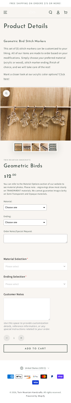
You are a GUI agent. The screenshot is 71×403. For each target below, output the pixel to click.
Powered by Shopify (35, 396)
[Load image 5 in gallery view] (53, 147)
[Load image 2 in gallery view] (27, 147)
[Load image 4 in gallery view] (44, 147)
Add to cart (35, 349)
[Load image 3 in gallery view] (35, 147)
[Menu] (5, 12)
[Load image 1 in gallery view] (18, 147)
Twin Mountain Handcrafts (30, 392)
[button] (50, 12)
